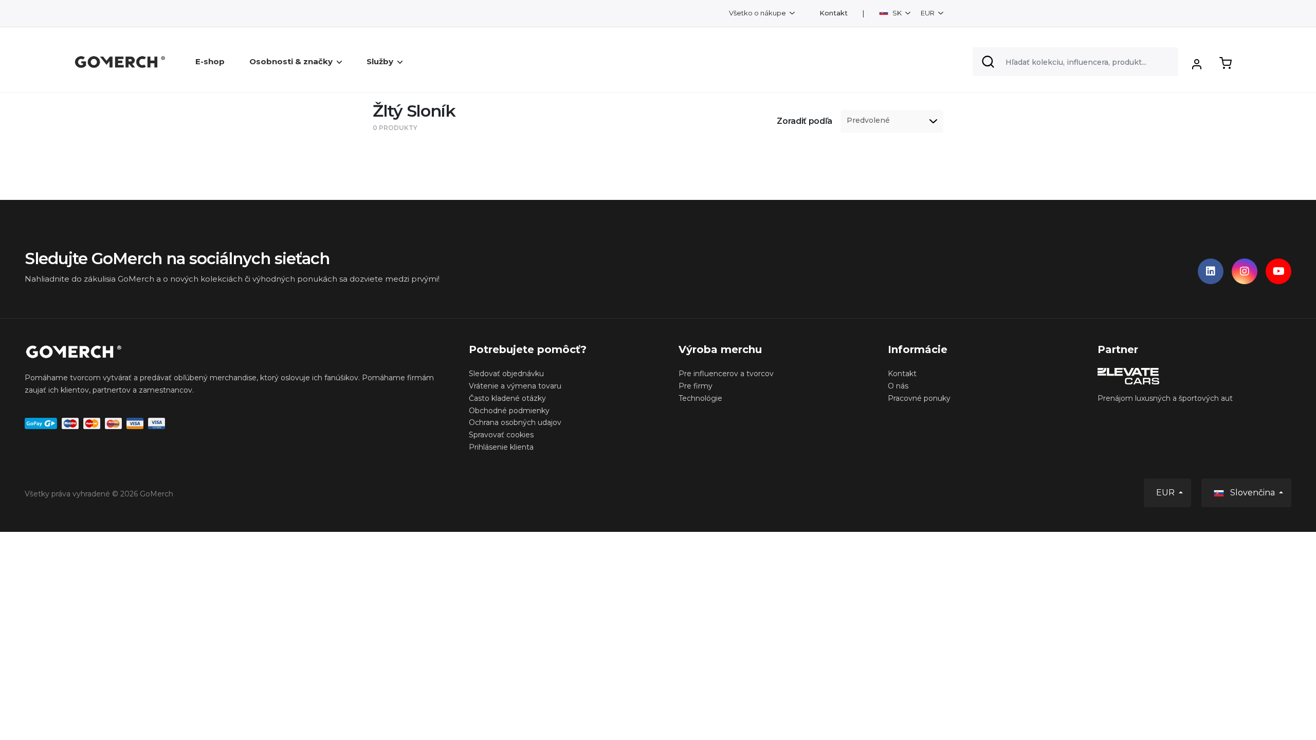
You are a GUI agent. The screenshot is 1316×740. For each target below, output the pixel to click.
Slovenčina (1252, 492)
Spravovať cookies (501, 434)
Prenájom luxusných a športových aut (1165, 398)
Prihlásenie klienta (501, 447)
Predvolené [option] (868, 120)
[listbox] (891, 121)
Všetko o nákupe (758, 13)
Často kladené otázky (507, 398)
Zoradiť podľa (804, 121)
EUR (928, 13)
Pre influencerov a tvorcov (726, 373)
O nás (898, 386)
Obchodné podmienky (509, 410)
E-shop (210, 61)
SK (897, 13)
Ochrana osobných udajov (515, 422)
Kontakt (833, 13)
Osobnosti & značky (291, 61)
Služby (380, 61)
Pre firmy (695, 386)
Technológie (700, 398)
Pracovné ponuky (919, 398)
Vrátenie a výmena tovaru (515, 386)
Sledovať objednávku (506, 373)
